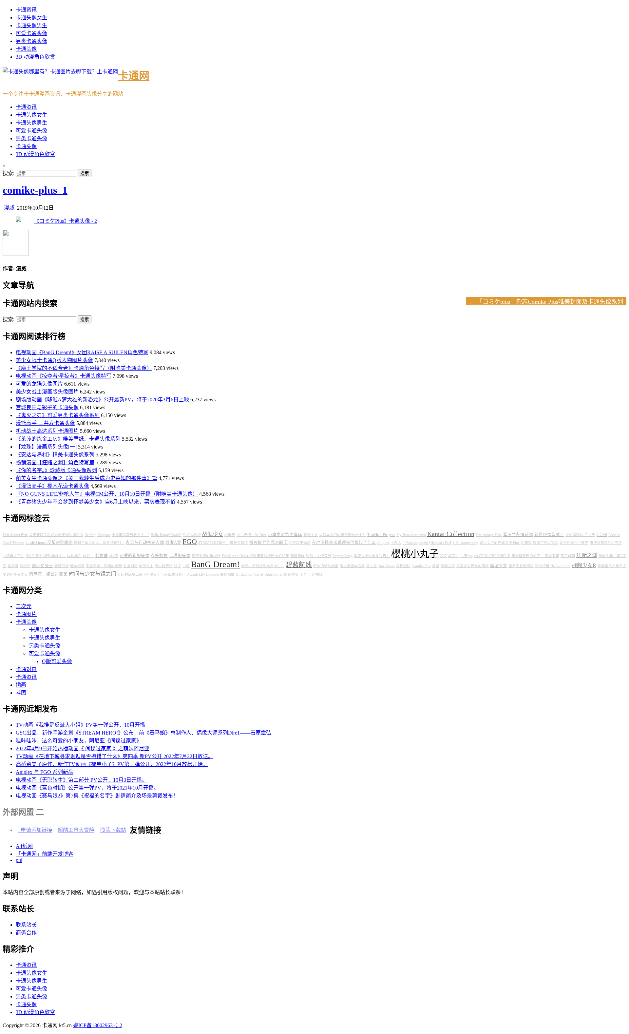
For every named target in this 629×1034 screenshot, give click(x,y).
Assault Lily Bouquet (203, 574)
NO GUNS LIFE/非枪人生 (46, 556)
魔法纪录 (77, 566)
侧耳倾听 (291, 574)
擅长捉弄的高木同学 (268, 542)
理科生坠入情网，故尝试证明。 (99, 543)
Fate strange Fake (489, 535)
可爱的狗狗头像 (134, 555)
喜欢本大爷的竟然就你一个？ (342, 535)
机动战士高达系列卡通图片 (47, 431)
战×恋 (113, 556)
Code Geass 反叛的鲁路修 (49, 542)
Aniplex (383, 543)
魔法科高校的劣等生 (606, 543)
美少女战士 (42, 566)
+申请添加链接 (35, 830)
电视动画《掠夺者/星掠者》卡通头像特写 (63, 376)
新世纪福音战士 (549, 534)
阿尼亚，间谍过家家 (48, 574)
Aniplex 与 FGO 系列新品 (44, 772)
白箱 (186, 566)
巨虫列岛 (130, 566)
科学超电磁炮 (300, 543)
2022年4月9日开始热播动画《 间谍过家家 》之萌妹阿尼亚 (82, 748)
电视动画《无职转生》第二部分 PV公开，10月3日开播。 (81, 780)
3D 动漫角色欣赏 (35, 57)
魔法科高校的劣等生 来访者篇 (535, 556)
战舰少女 (212, 534)
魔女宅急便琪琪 (521, 566)
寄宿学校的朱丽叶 (206, 556)
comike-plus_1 (35, 190)
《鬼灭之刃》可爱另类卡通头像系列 (58, 415)
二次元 (23, 606)
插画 (21, 685)
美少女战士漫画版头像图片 (47, 391)
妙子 (177, 566)
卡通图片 (26, 614)
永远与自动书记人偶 (145, 542)
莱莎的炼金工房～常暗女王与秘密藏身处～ (151, 574)
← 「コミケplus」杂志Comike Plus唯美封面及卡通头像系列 (546, 301)
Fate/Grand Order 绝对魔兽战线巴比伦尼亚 (255, 556)
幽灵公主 (146, 566)
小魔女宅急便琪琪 (285, 534)
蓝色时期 (568, 556)
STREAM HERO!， (213, 543)
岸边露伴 (74, 556)
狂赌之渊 (586, 555)
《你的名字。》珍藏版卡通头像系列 (56, 470)
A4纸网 (24, 846)
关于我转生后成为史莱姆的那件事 (56, 535)
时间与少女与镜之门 (92, 574)
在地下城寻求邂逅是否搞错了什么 (344, 542)
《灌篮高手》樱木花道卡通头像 (52, 486)
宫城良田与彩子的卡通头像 (47, 407)
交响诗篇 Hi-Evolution (552, 566)
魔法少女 (498, 566)
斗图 (21, 693)
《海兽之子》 (13, 556)
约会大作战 (192, 535)
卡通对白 (26, 669)
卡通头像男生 (31, 25)
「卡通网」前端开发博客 (44, 854)
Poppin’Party (343, 556)
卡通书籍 (315, 574)
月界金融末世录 (15, 535)
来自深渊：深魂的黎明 (104, 566)
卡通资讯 (26, 9)
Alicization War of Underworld (259, 574)
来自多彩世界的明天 (472, 566)
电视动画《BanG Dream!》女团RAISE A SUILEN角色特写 (82, 352)
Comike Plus (421, 566)
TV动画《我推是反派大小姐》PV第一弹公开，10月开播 (80, 725)
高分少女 (310, 535)
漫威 (9, 208)
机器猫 (229, 535)
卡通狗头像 (179, 555)
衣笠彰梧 (159, 555)
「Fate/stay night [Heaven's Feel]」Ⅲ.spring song (440, 543)
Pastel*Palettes (13, 543)
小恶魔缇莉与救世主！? (130, 535)
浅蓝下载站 (113, 830)
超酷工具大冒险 (76, 830)
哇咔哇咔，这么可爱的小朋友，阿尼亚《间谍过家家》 (79, 740)
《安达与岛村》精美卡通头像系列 (55, 454)
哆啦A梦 (173, 542)
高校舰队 (403, 566)
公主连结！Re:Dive (252, 535)
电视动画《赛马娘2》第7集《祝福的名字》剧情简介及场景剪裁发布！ (97, 795)
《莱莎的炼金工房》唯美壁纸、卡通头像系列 (68, 439)
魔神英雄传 (239, 543)
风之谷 (371, 566)
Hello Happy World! (166, 535)
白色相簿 (227, 574)
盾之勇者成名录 (352, 566)
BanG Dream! (215, 564)
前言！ (453, 556)
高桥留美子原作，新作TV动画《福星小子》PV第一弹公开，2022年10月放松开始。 (112, 764)
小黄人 (396, 543)
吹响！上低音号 (318, 556)
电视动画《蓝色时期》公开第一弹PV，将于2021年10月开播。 (87, 788)
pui (19, 860)
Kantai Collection (450, 533)
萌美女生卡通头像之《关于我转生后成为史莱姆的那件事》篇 (86, 478)
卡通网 (133, 76)
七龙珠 (101, 555)
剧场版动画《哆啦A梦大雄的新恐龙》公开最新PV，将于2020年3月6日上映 (102, 399)
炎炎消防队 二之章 (580, 535)
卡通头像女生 (31, 17)
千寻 (303, 574)
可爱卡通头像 (31, 33)
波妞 (435, 566)
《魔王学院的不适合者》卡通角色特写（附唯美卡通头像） (84, 368)
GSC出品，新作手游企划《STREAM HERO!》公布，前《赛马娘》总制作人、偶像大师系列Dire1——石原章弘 (143, 733)
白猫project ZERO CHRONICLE (485, 556)
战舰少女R (584, 565)
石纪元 (25, 566)
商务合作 (26, 932)
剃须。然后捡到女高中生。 (262, 566)
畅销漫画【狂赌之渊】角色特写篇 (55, 462)
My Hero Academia (411, 535)
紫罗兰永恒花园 (518, 534)
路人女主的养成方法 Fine (500, 543)
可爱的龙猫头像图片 (39, 384)
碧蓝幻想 (61, 566)
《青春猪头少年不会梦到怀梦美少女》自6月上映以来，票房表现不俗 (96, 502)
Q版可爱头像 (57, 661)
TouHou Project (381, 534)
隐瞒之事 (448, 566)
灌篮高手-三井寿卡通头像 (45, 423)
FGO (189, 542)
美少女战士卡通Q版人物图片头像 (54, 360)
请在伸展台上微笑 (574, 543)
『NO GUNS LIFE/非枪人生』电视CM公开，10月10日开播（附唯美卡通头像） (107, 494)
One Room (386, 566)
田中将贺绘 (164, 566)
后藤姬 (526, 543)
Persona (614, 535)
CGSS (602, 534)
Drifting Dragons (97, 535)
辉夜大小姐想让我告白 (372, 556)
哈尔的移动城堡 (325, 566)
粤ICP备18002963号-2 (97, 1025)
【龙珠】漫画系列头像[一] (46, 447)
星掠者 (13, 566)
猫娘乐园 (297, 556)
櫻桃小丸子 (415, 553)
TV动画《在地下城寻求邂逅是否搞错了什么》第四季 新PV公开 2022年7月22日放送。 (114, 756)
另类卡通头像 (31, 41)
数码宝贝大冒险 (545, 543)
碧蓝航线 (299, 564)
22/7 (443, 556)
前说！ (88, 556)
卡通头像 (26, 49)
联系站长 (26, 925)
